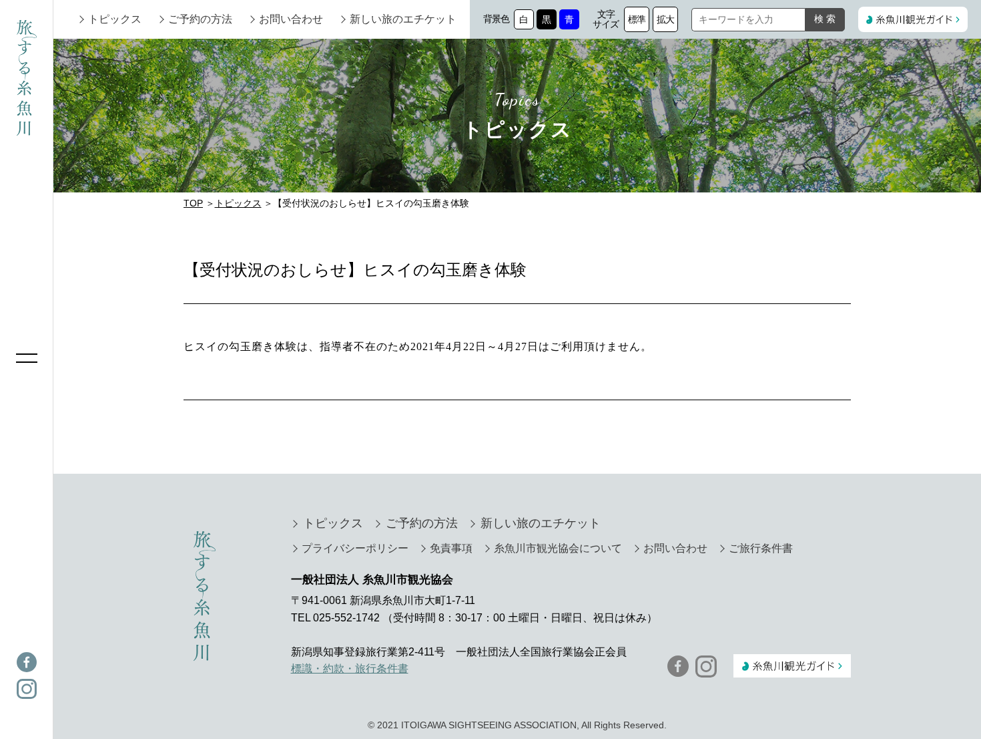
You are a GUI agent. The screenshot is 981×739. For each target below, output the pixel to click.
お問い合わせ (291, 19)
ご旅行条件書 (761, 548)
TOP (193, 203)
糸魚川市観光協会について (558, 548)
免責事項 (451, 548)
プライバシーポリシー (355, 548)
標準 (637, 19)
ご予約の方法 (200, 19)
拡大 (666, 19)
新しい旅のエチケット (403, 19)
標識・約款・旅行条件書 (349, 668)
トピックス (114, 19)
